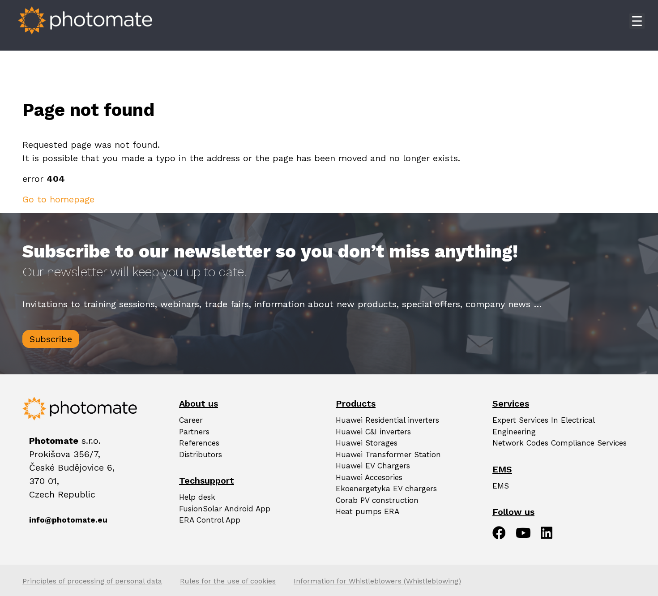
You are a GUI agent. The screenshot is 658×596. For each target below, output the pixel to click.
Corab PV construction (377, 500)
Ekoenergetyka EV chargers (386, 488)
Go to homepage (58, 199)
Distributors (200, 454)
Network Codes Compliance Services (559, 442)
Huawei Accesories (369, 477)
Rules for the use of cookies (228, 581)
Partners (194, 431)
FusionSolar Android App (224, 508)
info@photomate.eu (40, 519)
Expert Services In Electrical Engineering (543, 426)
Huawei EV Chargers (373, 465)
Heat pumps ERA (367, 511)
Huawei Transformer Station (388, 454)
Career (191, 420)
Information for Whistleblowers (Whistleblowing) (377, 581)
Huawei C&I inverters (373, 431)
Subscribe (51, 339)
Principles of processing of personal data (92, 581)
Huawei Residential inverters (387, 420)
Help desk (197, 497)
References (199, 442)
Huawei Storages (366, 442)
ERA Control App (209, 519)
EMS (500, 485)
